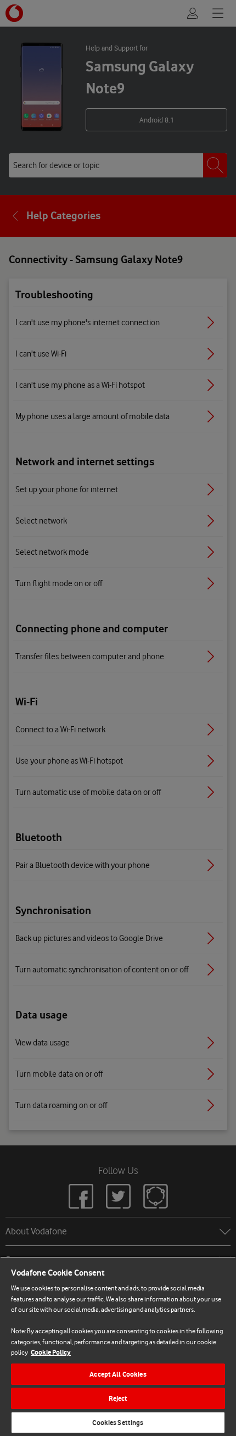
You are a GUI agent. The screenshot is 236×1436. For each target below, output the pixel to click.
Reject (118, 1398)
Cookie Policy (51, 1352)
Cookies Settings (117, 1422)
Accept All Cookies (117, 1374)
